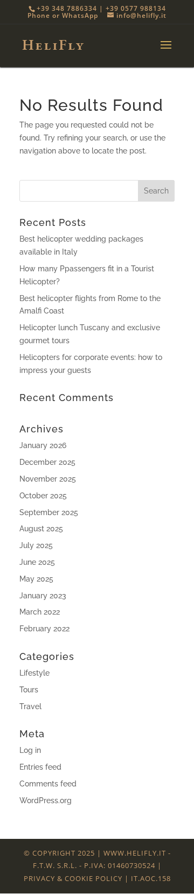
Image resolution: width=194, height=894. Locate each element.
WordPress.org (45, 800)
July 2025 (36, 545)
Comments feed (48, 783)
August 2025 (41, 528)
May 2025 (36, 579)
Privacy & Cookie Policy (73, 878)
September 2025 (48, 512)
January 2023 (42, 595)
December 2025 (47, 462)
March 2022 (39, 612)
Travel (30, 706)
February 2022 (44, 628)
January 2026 (42, 445)
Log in (30, 750)
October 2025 (43, 495)
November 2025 (47, 479)
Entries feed (40, 767)
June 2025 (37, 562)
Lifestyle (34, 673)
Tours (28, 689)
